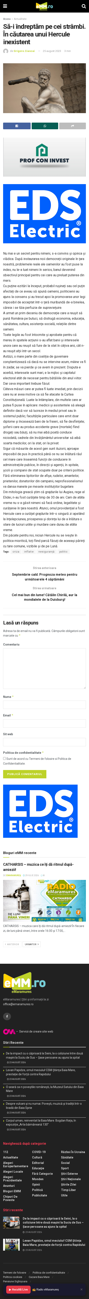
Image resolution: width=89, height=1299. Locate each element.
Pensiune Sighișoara (15, 1281)
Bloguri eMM (12, 1191)
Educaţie (38, 1168)
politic (63, 551)
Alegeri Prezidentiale (12, 1178)
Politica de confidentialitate (23, 753)
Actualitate (20, 19)
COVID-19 (39, 1152)
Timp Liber (68, 1190)
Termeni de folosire (14, 1272)
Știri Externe (69, 1173)
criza (16, 551)
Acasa (7, 19)
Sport (65, 1168)
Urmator (31, 944)
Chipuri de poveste (10, 1198)
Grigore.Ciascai (24, 51)
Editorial (38, 1163)
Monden (37, 1179)
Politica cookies (12, 1277)
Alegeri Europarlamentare (15, 1164)
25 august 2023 (52, 51)
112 (5, 1152)
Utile (64, 1195)
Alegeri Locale (13, 1171)
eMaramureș (13, 875)
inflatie (29, 551)
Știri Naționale (71, 1179)
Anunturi (9, 1185)
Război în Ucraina (73, 1152)
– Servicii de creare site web (34, 1031)
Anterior (13, 944)
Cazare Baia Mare (39, 1277)
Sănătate (67, 1157)
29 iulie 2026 (32, 875)
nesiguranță (46, 551)
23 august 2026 (17, 1062)
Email (8, 715)
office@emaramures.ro (18, 1004)
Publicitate (39, 1195)
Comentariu (11, 644)
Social (65, 1163)
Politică (37, 1190)
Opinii (36, 1184)
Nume (8, 697)
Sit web (8, 734)
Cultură (37, 1157)
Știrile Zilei (68, 1184)
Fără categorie (42, 1173)
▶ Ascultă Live (18, 1289)
